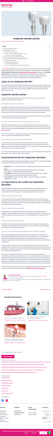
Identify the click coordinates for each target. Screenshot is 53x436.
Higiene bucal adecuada (10, 60)
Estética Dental (5, 377)
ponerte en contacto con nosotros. (35, 268)
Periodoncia (4, 391)
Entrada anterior (7, 289)
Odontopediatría (6, 385)
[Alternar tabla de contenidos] (48, 46)
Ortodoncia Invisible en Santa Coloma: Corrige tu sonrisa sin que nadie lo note (22, 370)
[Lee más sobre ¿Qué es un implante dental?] (15, 308)
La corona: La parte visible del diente (14, 55)
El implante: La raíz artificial (11, 52)
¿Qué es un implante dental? (10, 48)
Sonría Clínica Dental (7, 393)
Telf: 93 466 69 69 (29, 1)
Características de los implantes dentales (13, 57)
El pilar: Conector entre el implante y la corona (16, 53)
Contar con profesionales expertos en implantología (17, 65)
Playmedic (26, 433)
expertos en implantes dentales (28, 72)
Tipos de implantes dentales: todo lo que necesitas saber (14, 339)
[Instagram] (7, 400)
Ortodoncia (4, 388)
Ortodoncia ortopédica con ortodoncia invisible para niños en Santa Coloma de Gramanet (26, 362)
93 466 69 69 (17, 411)
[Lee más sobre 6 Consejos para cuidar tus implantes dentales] (38, 308)
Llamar (43, 432)
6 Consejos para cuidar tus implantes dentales (36, 317)
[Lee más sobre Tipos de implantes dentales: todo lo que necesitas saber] (15, 330)
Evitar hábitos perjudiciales (12, 63)
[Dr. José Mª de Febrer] (5, 277)
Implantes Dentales (8, 320)
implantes (6, 69)
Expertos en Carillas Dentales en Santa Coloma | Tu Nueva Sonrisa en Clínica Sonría (24, 367)
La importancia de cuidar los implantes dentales (15, 58)
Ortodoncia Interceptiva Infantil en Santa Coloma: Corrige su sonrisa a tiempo (22, 364)
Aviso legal (4, 431)
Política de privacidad (12, 431)
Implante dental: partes (9, 50)
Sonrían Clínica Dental (42, 276)
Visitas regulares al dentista (12, 62)
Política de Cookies (22, 431)
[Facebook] (2, 400)
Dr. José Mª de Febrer (14, 275)
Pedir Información (7, 356)
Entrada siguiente (45, 289)
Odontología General (7, 383)
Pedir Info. (34, 432)
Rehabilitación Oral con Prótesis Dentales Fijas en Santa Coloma (19, 372)
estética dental (5, 130)
